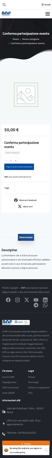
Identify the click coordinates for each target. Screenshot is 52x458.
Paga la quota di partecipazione (19, 166)
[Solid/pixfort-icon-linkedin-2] (45, 299)
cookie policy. (19, 452)
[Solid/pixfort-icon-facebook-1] (8, 299)
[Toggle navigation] (48, 13)
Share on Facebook (27, 200)
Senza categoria (30, 39)
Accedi (48, 4)
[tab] (26, 237)
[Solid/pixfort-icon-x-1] (26, 299)
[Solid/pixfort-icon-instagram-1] (17, 299)
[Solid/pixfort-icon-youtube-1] (36, 299)
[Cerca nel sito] (4, 4)
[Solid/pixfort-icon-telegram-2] (36, 304)
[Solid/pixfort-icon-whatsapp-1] (45, 304)
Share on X (27, 206)
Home (16, 39)
